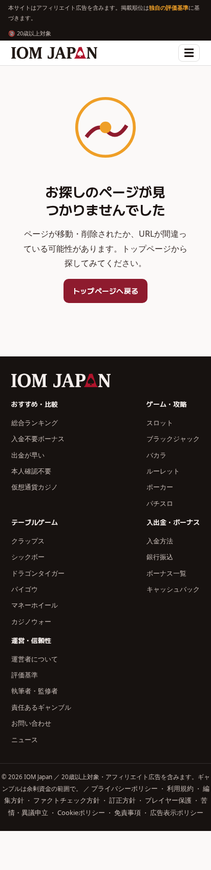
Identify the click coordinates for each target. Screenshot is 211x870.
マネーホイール (34, 605)
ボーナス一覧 (166, 573)
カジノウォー (31, 621)
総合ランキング (34, 422)
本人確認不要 (31, 471)
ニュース (24, 739)
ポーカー (159, 486)
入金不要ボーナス (38, 438)
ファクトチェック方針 (66, 800)
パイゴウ (24, 589)
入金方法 (159, 540)
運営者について (34, 659)
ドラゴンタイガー (38, 573)
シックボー (28, 556)
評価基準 (24, 674)
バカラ (156, 455)
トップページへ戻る (106, 291)
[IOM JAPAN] (54, 53)
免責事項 (127, 812)
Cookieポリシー (81, 812)
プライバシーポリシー (124, 788)
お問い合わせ (31, 723)
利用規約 (180, 788)
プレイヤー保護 (168, 800)
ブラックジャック (173, 438)
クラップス (28, 540)
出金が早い (28, 455)
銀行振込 (159, 556)
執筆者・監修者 (34, 690)
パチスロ (159, 503)
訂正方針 (122, 800)
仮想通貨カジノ (34, 486)
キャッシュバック (173, 589)
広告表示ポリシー (176, 812)
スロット (159, 422)
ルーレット (163, 471)
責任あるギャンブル (41, 707)
